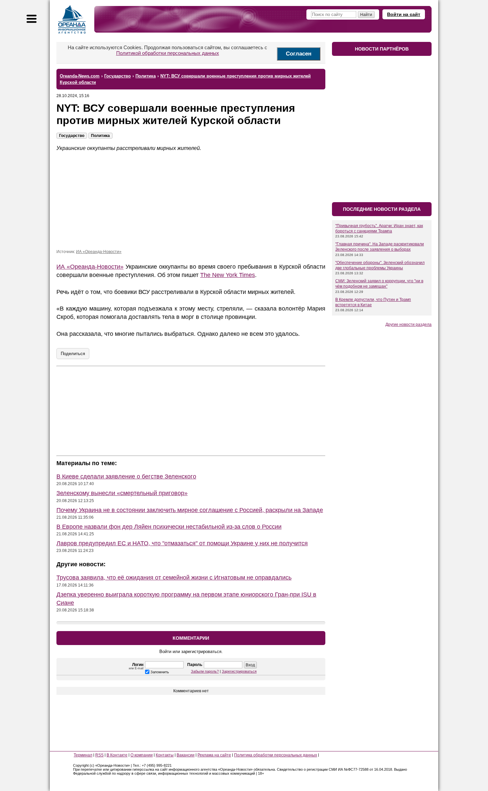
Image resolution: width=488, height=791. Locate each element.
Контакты (165, 755)
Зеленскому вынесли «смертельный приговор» (122, 493)
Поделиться (73, 353)
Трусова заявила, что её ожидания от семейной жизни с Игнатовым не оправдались (173, 577)
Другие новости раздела (408, 324)
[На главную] (72, 19)
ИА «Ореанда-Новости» (99, 251)
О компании (141, 755)
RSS (99, 755)
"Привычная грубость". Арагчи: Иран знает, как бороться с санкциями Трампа (379, 228)
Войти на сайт (403, 14)
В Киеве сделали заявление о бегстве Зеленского (126, 476)
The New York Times (227, 275)
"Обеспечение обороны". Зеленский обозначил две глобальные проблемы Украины (380, 265)
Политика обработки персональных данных (275, 755)
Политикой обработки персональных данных (167, 53)
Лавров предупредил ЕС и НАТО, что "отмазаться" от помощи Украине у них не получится (182, 543)
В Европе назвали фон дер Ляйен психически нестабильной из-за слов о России (169, 526)
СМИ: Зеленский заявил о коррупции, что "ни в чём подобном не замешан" (379, 284)
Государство (71, 135)
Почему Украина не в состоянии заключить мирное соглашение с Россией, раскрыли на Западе (189, 510)
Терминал (83, 755)
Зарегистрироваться (239, 671)
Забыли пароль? (205, 671)
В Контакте (117, 755)
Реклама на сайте (214, 755)
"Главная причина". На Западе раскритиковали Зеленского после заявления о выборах (379, 247)
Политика (100, 135)
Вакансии (186, 755)
